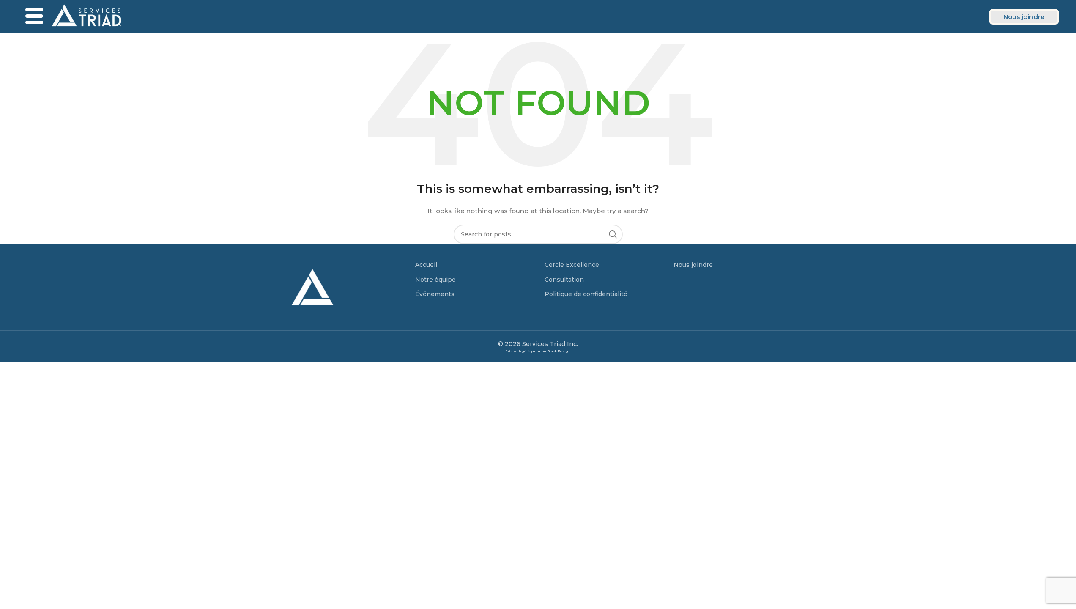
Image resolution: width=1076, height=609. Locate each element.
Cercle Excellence (572, 265)
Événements (434, 294)
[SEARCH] (613, 234)
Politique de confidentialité (586, 294)
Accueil (426, 265)
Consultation (564, 279)
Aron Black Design (554, 351)
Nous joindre (693, 265)
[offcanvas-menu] (34, 16)
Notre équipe (435, 279)
